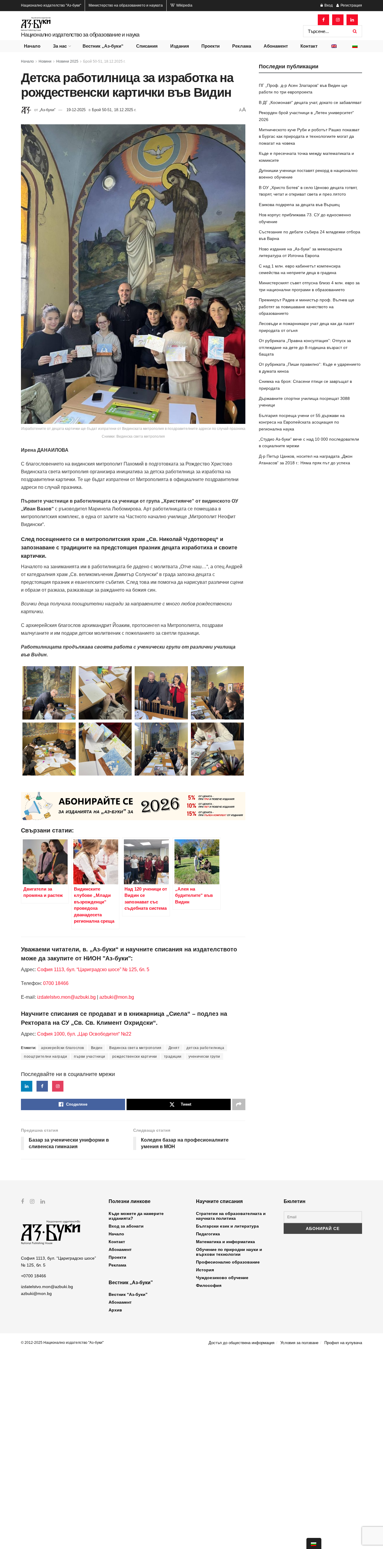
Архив (115, 1310)
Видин (97, 1048)
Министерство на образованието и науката (126, 5)
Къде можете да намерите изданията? (136, 1216)
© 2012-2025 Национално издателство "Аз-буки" (62, 1343)
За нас (60, 46)
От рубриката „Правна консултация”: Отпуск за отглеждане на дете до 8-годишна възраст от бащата (305, 347)
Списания (147, 46)
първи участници (89, 1056)
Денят (174, 1048)
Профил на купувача (343, 1343)
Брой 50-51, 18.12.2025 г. (104, 61)
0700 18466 (56, 983)
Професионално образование (228, 1262)
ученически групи (204, 1056)
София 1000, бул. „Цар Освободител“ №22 (84, 1033)
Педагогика (208, 1233)
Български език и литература (227, 1226)
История (205, 1269)
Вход (328, 5)
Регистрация (351, 5)
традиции (173, 1056)
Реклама (241, 46)
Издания (179, 46)
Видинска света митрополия (135, 1048)
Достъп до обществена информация (241, 1343)
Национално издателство (51, 5)
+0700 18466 (33, 1275)
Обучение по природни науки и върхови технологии (229, 1252)
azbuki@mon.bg (116, 997)
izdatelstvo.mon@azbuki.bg (66, 997)
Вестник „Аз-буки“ (103, 46)
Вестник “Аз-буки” (128, 1294)
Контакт (308, 46)
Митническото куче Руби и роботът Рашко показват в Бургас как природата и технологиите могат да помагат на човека (309, 136)
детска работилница (205, 1048)
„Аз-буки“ (47, 110)
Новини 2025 (67, 61)
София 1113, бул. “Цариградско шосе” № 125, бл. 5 (92, 969)
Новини (45, 61)
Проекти (210, 46)
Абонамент (276, 46)
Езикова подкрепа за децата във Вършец (299, 204)
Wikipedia (183, 5)
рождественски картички (134, 1056)
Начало (32, 46)
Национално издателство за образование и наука (80, 34)
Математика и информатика (225, 1241)
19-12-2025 (76, 110)
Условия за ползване (299, 1343)
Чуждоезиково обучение (222, 1277)
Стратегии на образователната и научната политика (231, 1216)
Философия (208, 1285)
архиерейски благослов (62, 1048)
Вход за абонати (126, 1226)
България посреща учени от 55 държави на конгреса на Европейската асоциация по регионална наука (302, 422)
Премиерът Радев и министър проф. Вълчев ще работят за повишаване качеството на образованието (306, 306)
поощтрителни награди (45, 1056)
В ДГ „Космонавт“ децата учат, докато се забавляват (310, 102)
